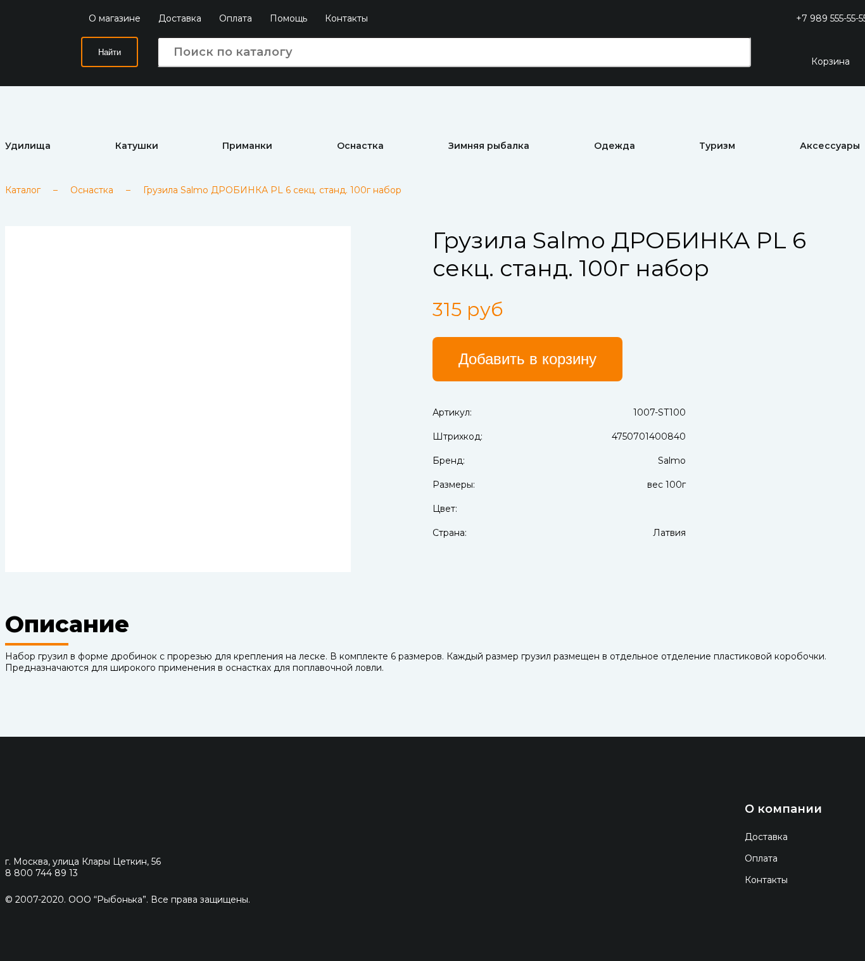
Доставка (179, 18)
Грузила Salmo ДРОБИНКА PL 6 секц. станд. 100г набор (272, 190)
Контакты (346, 18)
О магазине (115, 18)
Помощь (288, 18)
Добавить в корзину (527, 358)
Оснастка (91, 190)
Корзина (830, 61)
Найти (109, 52)
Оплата (235, 18)
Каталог (23, 190)
